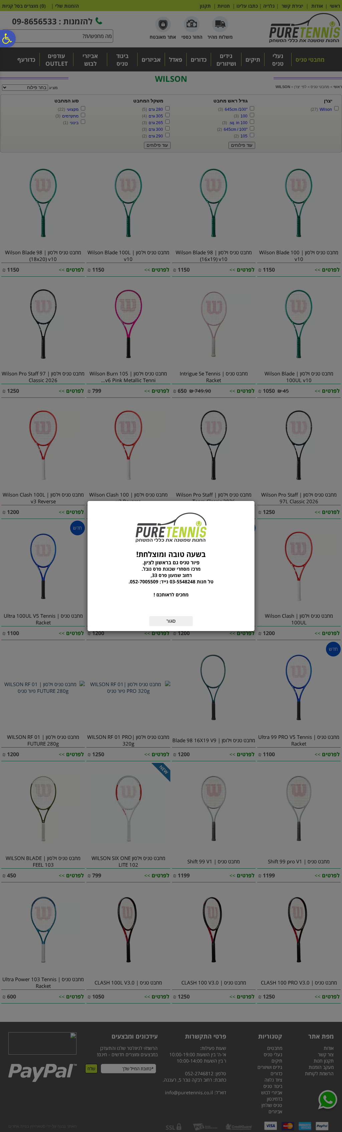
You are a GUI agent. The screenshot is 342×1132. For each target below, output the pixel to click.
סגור (171, 621)
